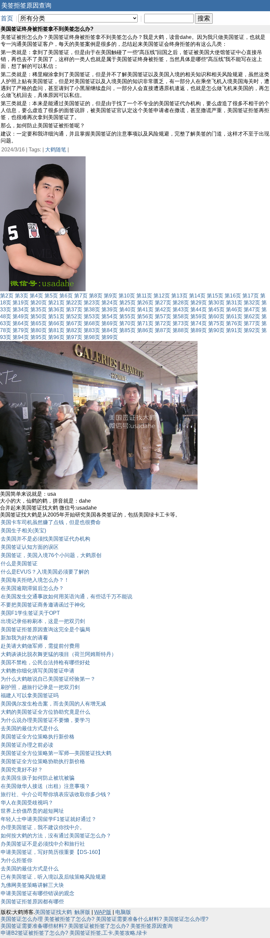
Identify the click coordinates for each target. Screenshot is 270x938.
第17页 (250, 295)
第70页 (127, 323)
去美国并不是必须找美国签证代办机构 (45, 539)
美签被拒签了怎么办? (69, 919)
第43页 (181, 309)
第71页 (145, 323)
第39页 (109, 309)
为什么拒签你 (16, 860)
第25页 (127, 302)
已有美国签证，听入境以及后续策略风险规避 (53, 877)
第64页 (21, 323)
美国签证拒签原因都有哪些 (32, 901)
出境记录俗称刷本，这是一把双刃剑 (43, 621)
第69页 (109, 323)
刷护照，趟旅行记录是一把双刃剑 (40, 687)
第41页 (145, 309)
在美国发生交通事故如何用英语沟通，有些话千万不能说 (66, 596)
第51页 (56, 316)
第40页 (127, 309)
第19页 (21, 302)
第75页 (216, 323)
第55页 (127, 316)
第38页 (92, 309)
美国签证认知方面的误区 (30, 547)
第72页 (163, 323)
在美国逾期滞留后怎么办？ (32, 588)
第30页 (216, 302)
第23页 (92, 302)
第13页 (179, 295)
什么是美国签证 (19, 563)
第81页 (56, 330)
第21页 (56, 302)
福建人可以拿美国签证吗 (30, 695)
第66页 (56, 323)
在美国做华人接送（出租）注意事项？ (45, 786)
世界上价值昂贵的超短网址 (32, 811)
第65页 (38, 323)
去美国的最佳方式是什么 (30, 728)
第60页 (216, 316)
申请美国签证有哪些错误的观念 (37, 893)
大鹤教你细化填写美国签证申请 (37, 670)
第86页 (145, 330)
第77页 (252, 323)
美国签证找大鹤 (53, 912)
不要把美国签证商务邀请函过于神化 (43, 605)
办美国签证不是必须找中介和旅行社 (43, 844)
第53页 (92, 316)
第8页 (95, 295)
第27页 (163, 302)
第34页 (21, 309)
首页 (7, 18)
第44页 (198, 309)
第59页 (198, 316)
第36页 (56, 309)
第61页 (234, 316)
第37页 (74, 309)
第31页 (234, 302)
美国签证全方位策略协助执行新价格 (43, 761)
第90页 (216, 330)
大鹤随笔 (55, 149)
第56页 (145, 316)
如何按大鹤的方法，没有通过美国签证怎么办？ (56, 835)
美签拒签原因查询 (151, 926)
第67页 (74, 323)
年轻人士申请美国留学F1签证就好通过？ (48, 819)
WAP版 (102, 912)
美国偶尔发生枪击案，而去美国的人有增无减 (53, 703)
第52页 (74, 316)
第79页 (21, 330)
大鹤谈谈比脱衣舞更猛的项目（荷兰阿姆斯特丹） (59, 654)
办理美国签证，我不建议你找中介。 (43, 827)
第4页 (36, 295)
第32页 (252, 302)
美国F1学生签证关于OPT (30, 613)
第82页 (74, 330)
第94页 (21, 337)
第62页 (252, 316)
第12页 (161, 295)
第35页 (38, 309)
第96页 (56, 337)
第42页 (163, 309)
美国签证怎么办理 (22, 919)
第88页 (181, 330)
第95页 (38, 337)
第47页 (252, 309)
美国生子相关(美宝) (23, 530)
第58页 (181, 316)
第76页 (234, 323)
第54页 (109, 316)
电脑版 (123, 912)
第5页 (51, 295)
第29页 (198, 302)
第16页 (233, 295)
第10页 (127, 295)
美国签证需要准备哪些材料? (34, 926)
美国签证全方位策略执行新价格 (37, 736)
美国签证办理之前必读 (27, 745)
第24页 (109, 302)
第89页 (198, 330)
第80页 (38, 330)
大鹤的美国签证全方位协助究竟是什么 (45, 712)
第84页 (109, 330)
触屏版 (82, 912)
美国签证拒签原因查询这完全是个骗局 (45, 629)
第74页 (198, 323)
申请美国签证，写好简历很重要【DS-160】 (52, 852)
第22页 (74, 302)
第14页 (197, 295)
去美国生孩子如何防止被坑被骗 (37, 778)
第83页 (92, 330)
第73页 (181, 323)
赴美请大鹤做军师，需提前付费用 (40, 646)
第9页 (110, 295)
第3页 (21, 295)
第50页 (38, 316)
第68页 (92, 323)
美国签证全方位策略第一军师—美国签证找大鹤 (56, 753)
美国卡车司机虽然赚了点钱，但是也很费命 (51, 522)
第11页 (144, 295)
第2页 (7, 295)
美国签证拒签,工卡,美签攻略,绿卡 (108, 933)
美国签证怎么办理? (185, 919)
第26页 (145, 302)
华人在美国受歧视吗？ (27, 802)
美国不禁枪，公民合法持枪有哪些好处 (45, 662)
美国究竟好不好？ (22, 769)
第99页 (109, 337)
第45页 (216, 309)
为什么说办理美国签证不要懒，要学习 (45, 720)
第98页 (92, 337)
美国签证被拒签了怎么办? (98, 926)
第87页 (163, 330)
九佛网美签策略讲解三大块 (32, 885)
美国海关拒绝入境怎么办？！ (35, 580)
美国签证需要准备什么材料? (129, 919)
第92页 (252, 330)
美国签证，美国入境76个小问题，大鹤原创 (51, 555)
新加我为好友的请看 (24, 638)
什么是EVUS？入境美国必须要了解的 (45, 572)
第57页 (163, 316)
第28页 (181, 302)
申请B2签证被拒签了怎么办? (34, 933)
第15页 (215, 295)
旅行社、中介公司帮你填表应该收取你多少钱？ (56, 794)
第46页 (234, 309)
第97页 (74, 337)
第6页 (66, 295)
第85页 (127, 330)
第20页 (38, 302)
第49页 (21, 316)
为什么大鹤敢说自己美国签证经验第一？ (48, 679)
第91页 (234, 330)
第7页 (81, 295)
